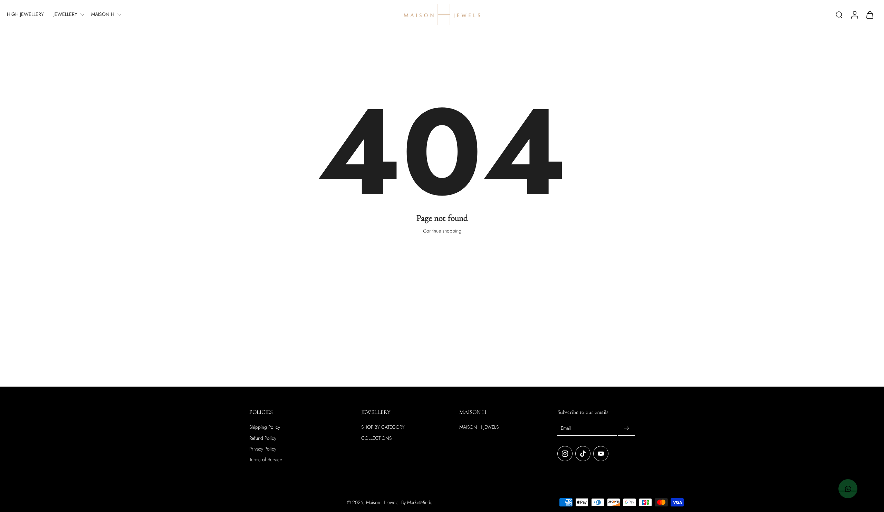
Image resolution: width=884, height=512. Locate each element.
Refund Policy (262, 438)
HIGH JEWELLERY (25, 14)
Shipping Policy (264, 427)
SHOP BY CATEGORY (383, 427)
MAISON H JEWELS (479, 427)
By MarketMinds (416, 502)
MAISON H (102, 14)
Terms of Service (265, 459)
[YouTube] (600, 453)
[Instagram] (565, 453)
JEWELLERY (65, 14)
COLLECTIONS (376, 438)
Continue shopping (442, 230)
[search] (839, 14)
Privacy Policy (262, 449)
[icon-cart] (869, 14)
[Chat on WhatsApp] (847, 488)
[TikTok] (582, 453)
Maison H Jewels (382, 502)
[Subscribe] (626, 428)
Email (566, 428)
